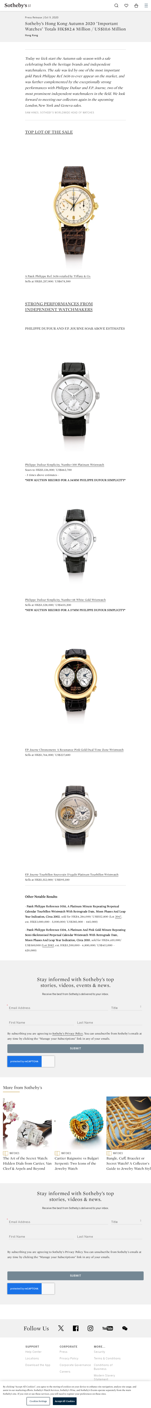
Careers (65, 1371)
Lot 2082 (48, 945)
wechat (124, 1328)
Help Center (33, 1351)
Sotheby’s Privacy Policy (67, 1033)
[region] (75, 1394)
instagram (90, 1328)
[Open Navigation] (146, 5)
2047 (118, 916)
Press (64, 1351)
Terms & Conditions (107, 1358)
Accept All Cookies (64, 1401)
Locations (32, 1358)
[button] (77, 1088)
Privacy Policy (69, 1358)
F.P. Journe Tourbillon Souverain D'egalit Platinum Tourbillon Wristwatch (71, 874)
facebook (75, 1328)
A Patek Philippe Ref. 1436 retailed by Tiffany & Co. (58, 276)
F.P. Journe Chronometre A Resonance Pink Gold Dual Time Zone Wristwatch (74, 750)
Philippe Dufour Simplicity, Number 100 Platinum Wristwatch (64, 465)
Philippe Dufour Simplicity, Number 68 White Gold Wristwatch (65, 600)
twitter (61, 1328)
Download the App (37, 1365)
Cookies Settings (38, 1401)
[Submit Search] (116, 5)
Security (99, 1351)
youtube (107, 1328)
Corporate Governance (75, 1365)
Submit (75, 1048)
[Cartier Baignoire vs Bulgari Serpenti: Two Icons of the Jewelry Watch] (79, 1124)
